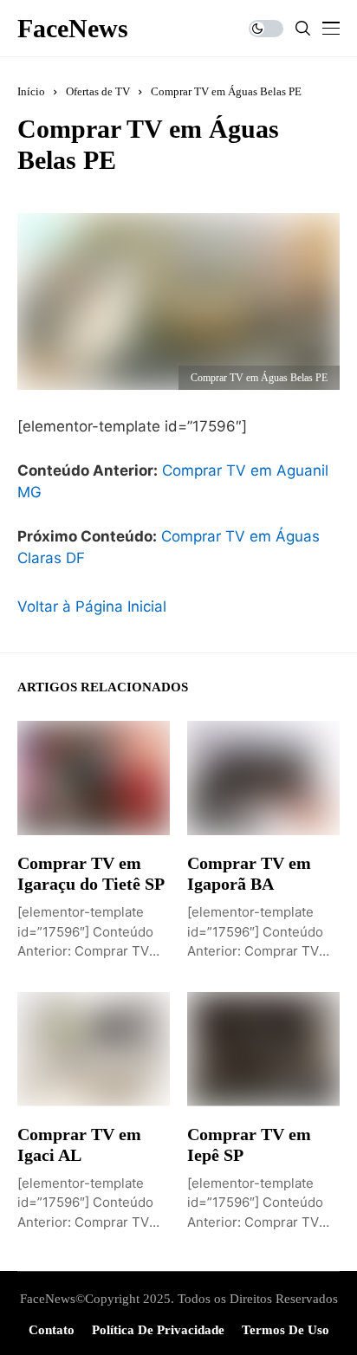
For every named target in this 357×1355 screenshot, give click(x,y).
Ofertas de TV (98, 91)
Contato (52, 1330)
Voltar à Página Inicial (91, 606)
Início (31, 91)
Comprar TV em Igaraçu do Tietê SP (91, 873)
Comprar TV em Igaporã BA (249, 873)
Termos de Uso (285, 1330)
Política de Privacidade (158, 1330)
